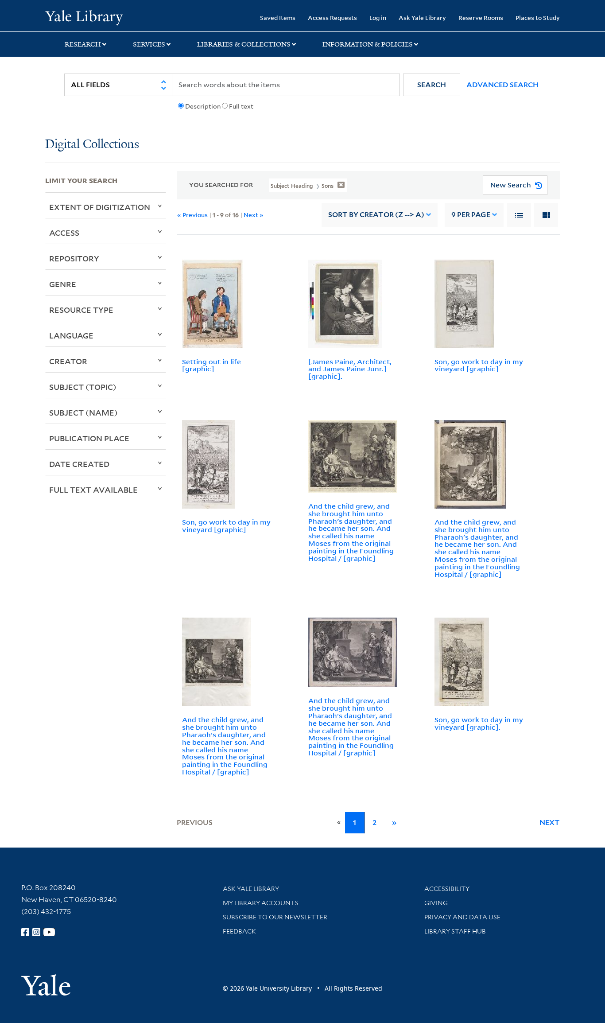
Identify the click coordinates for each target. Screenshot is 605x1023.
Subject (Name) (83, 412)
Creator (68, 361)
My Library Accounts (261, 902)
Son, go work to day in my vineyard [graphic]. (478, 723)
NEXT (549, 822)
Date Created (79, 464)
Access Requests (332, 17)
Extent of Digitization (99, 207)
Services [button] (149, 44)
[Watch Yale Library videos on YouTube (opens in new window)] (49, 932)
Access (64, 232)
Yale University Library (83, 17)
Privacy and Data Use (462, 917)
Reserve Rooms (480, 17)
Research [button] (83, 44)
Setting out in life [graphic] (211, 365)
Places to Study (538, 17)
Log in (377, 17)
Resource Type (81, 309)
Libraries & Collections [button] (244, 44)
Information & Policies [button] (367, 44)
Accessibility (446, 888)
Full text (241, 106)
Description (203, 106)
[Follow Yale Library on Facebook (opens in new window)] (25, 932)
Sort (376, 214)
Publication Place (89, 438)
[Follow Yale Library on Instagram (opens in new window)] (36, 932)
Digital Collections (92, 145)
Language (71, 335)
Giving (436, 902)
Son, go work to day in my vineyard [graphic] (478, 365)
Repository (74, 258)
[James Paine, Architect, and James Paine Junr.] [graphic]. (350, 369)
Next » (254, 214)
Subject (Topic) (82, 386)
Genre (62, 284)
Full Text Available (93, 489)
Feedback (239, 931)
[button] (431, 85)
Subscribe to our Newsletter (275, 917)
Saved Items (277, 17)
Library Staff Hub (455, 931)
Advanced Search (502, 85)
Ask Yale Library (422, 17)
